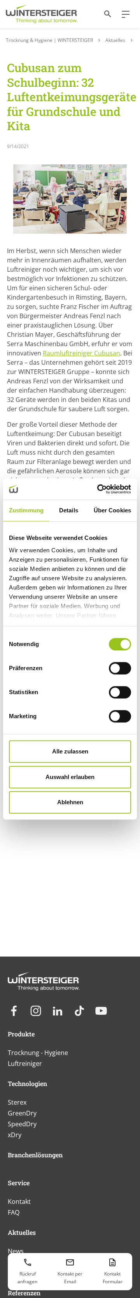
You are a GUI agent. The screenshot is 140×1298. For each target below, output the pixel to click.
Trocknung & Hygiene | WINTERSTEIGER (49, 40)
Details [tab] (68, 510)
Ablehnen (70, 802)
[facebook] (14, 1011)
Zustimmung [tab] (26, 510)
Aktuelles (115, 40)
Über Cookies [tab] (112, 510)
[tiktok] (79, 1011)
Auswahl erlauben (70, 777)
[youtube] (101, 1011)
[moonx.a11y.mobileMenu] (123, 14)
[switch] (120, 668)
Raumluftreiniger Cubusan (81, 353)
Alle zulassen (70, 751)
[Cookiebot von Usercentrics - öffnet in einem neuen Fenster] (98, 489)
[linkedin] (57, 1011)
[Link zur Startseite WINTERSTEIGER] (41, 14)
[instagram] (36, 1011)
